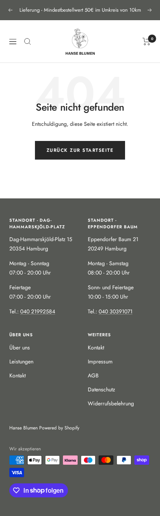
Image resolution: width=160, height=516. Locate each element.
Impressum (100, 361)
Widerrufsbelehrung (111, 403)
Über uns (19, 347)
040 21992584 (37, 311)
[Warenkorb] (147, 41)
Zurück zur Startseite (80, 150)
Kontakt (17, 375)
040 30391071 (115, 311)
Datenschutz (101, 389)
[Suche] (27, 41)
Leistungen (21, 361)
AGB (93, 375)
